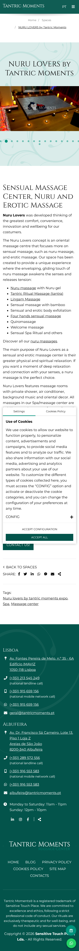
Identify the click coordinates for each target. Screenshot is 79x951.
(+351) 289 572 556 (25, 758)
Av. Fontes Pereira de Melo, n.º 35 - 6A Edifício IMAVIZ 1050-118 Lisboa (42, 664)
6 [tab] (28, 141)
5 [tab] (22, 141)
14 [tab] (73, 141)
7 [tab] (34, 141)
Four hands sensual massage (36, 316)
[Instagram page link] (21, 819)
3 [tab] (11, 141)
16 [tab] (39, 144)
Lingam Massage (25, 299)
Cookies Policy (28, 869)
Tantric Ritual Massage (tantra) (37, 294)
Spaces (46, 20)
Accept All (39, 537)
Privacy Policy (56, 862)
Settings (19, 411)
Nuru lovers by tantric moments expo (35, 598)
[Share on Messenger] (46, 574)
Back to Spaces (21, 567)
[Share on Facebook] (19, 574)
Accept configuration (39, 529)
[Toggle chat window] (71, 943)
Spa (6, 604)
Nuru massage (23, 288)
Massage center (25, 604)
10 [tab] (50, 141)
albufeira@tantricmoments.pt (35, 793)
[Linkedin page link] (13, 819)
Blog (30, 862)
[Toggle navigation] (73, 7)
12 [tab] (61, 141)
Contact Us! (18, 545)
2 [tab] (6, 141)
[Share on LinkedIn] (32, 574)
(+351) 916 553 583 (24, 771)
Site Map (57, 869)
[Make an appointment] (71, 930)
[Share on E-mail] (52, 574)
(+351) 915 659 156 (24, 691)
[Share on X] (25, 574)
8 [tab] (39, 141)
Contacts (39, 876)
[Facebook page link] (28, 819)
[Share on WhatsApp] (39, 574)
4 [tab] (17, 141)
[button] (39, 517)
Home (32, 20)
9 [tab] (45, 141)
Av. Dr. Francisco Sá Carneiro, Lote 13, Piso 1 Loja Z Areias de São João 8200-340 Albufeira (41, 741)
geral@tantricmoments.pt (32, 713)
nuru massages (43, 341)
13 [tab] (67, 141)
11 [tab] (56, 141)
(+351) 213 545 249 (25, 678)
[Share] (59, 574)
